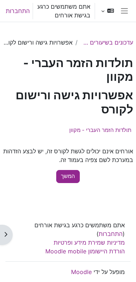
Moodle (81, 271)
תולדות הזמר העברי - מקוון (100, 130)
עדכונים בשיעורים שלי (107, 42)
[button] (107, 11)
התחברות (18, 10)
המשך (68, 176)
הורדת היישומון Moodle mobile (85, 251)
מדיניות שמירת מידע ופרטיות (89, 242)
